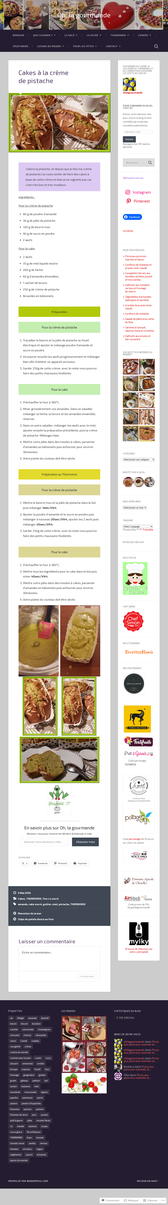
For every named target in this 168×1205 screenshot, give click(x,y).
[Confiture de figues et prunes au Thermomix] (130, 400)
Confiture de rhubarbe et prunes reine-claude (138, 266)
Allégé (20, 1018)
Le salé (69, 35)
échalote (41, 1154)
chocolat (14, 1035)
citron (13, 1040)
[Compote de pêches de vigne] (130, 384)
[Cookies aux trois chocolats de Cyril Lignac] (147, 400)
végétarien (15, 1154)
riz (11, 1126)
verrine (43, 1143)
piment (13, 1103)
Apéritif (45, 1018)
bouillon (36, 1023)
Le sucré (92, 35)
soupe (44, 1126)
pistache (64, 904)
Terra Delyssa (34, 1131)
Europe (13, 1069)
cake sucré (35, 904)
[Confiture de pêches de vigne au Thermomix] (147, 367)
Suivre (129, 139)
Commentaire (87, 976)
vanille (32, 1143)
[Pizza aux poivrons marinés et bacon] (130, 367)
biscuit (24, 1023)
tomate (40, 1137)
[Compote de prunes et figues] (130, 417)
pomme (39, 1109)
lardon (13, 1086)
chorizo (27, 1035)
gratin (13, 1080)
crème (28, 1046)
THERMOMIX (118, 35)
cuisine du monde (19, 1052)
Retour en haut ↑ (148, 1181)
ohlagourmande (134, 1041)
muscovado (30, 1092)
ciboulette (41, 1035)
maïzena (25, 1086)
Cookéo (143, 35)
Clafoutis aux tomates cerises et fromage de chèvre (137, 288)
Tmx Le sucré (50, 898)
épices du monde (19, 1160)
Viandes (14, 1149)
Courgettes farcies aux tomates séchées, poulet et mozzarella (138, 276)
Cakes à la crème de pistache (44, 76)
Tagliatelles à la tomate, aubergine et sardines (138, 298)
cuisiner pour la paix (20, 1057)
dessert (14, 1063)
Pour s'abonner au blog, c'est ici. (138, 106)
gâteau (24, 1080)
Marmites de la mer (30, 913)
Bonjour (18, 35)
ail (11, 1018)
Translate (148, 529)
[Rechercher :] (139, 162)
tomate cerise (17, 1143)
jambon (36, 1080)
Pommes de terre (19, 1114)
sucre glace (16, 1131)
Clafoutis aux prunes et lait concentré (137, 337)
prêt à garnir (16, 1120)
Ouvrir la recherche (156, 46)
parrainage (135, 838)
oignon (44, 1092)
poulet (44, 1114)
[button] (128, 482)
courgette (15, 1046)
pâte (29, 1120)
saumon (33, 1126)
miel (55, 904)
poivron (28, 1109)
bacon (13, 1023)
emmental (27, 1063)
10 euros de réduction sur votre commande (139, 950)
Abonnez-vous (85, 841)
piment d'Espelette (31, 1103)
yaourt (29, 1154)
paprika (14, 1097)
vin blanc (27, 1149)
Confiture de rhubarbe (137, 313)
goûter (47, 904)
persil (40, 1097)
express (26, 1069)
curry (48, 1057)
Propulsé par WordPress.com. (28, 1181)
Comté (24, 1040)
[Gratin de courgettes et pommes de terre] (130, 434)
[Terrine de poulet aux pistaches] (147, 417)
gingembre (28, 1075)
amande (23, 904)
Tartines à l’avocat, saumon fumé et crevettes (139, 329)
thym (29, 1137)
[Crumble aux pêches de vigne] (147, 434)
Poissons (14, 1109)
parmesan (27, 1097)
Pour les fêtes (83, 46)
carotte (14, 1029)
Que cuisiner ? (42, 35)
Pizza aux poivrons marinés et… (141, 1043)
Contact (112, 46)
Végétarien (20, 46)
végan (39, 1149)
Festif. (37, 1069)
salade (20, 1126)
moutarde (15, 1092)
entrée (40, 1063)
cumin (38, 1057)
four (47, 1069)
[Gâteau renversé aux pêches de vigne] (147, 384)
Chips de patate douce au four (36, 919)
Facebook (128, 231)
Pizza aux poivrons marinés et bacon (135, 258)
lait (46, 1080)
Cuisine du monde (49, 46)
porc (34, 1114)
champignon (44, 1029)
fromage (14, 1075)
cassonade (27, 1029)
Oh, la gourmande (84, 15)
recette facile (43, 1120)
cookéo (35, 1040)
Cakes (21, 898)
